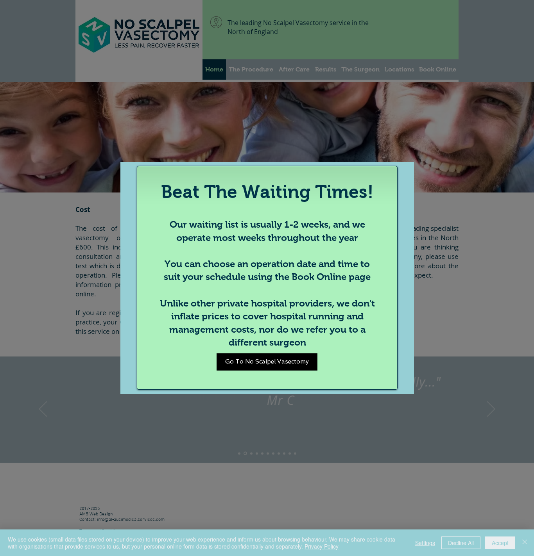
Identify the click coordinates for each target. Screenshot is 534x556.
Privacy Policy (322, 546)
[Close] (524, 543)
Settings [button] (425, 543)
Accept (500, 543)
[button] (267, 362)
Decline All (461, 543)
